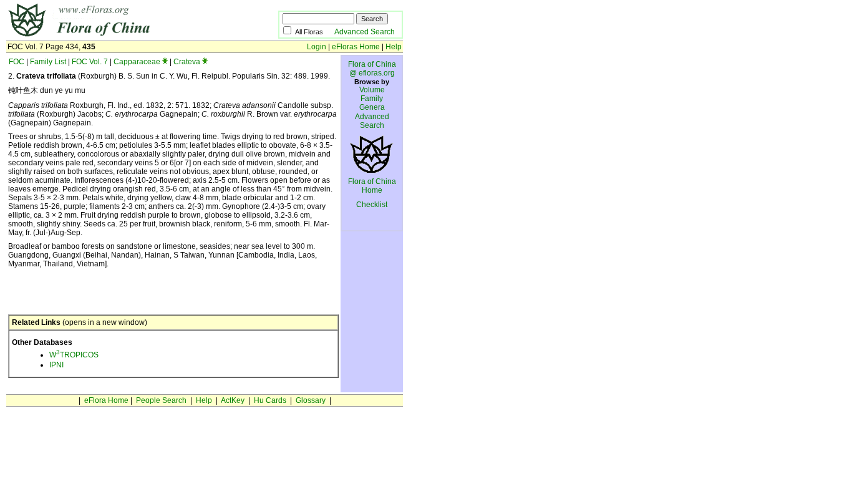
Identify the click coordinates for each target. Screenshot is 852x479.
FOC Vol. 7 (90, 61)
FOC (16, 61)
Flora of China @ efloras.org (372, 68)
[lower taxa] (165, 61)
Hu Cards (270, 400)
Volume (372, 89)
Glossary (311, 400)
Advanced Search (364, 31)
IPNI (56, 364)
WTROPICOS (74, 355)
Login (316, 46)
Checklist (371, 204)
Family (372, 98)
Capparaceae (137, 61)
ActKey (232, 400)
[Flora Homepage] (123, 36)
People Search (161, 400)
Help (393, 46)
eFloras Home (356, 46)
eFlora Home (106, 400)
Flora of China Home (372, 186)
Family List (48, 61)
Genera (372, 107)
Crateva (186, 61)
